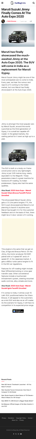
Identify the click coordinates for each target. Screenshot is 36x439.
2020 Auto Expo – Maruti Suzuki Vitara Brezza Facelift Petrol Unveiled (16, 192)
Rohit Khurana (11, 21)
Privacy (4, 418)
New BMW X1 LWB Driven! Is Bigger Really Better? (17, 401)
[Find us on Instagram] (18, 434)
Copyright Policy (21, 418)
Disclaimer (11, 418)
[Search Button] (34, 3)
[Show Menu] (2, 3)
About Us (14, 420)
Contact (30, 418)
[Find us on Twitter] (16, 434)
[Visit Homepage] (18, 2)
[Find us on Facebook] (13, 434)
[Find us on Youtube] (21, 434)
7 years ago (23, 21)
